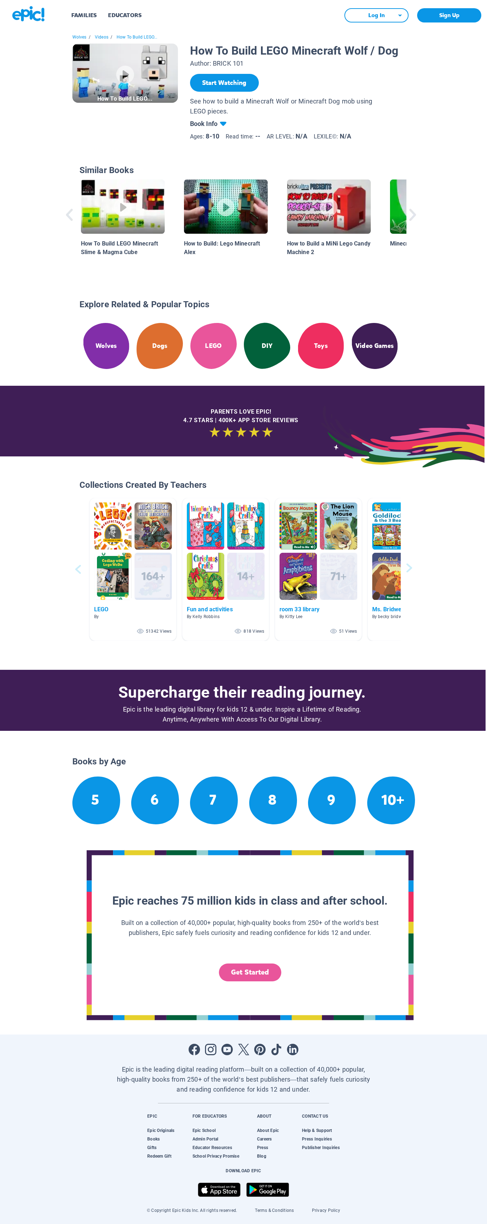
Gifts (152, 1147)
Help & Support (317, 1130)
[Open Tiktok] (276, 1049)
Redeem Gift (159, 1156)
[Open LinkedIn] (292, 1049)
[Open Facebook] (194, 1049)
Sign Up (449, 15)
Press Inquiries (317, 1139)
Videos (101, 37)
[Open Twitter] (243, 1049)
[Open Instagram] (210, 1049)
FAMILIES (84, 15)
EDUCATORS (125, 15)
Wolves (79, 37)
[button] (132, 569)
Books (153, 1139)
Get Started (250, 972)
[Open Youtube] (227, 1049)
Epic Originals (160, 1130)
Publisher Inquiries (321, 1147)
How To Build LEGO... (137, 37)
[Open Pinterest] (260, 1049)
